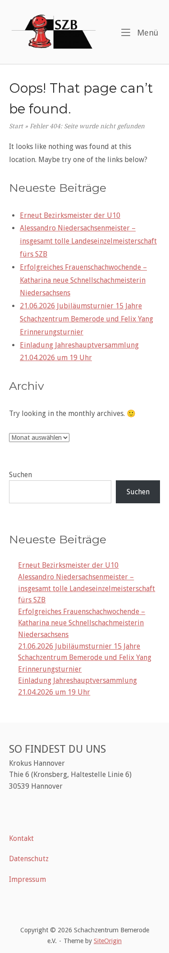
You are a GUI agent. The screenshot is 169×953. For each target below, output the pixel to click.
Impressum (27, 879)
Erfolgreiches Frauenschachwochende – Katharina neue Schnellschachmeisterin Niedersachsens (83, 280)
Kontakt (21, 838)
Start (16, 126)
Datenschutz (29, 858)
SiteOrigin (108, 940)
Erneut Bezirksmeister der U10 (70, 215)
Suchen (20, 474)
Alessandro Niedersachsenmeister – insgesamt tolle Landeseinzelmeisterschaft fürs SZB (88, 241)
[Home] (52, 30)
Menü (146, 32)
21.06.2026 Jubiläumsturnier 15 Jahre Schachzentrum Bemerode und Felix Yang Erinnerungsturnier (86, 319)
